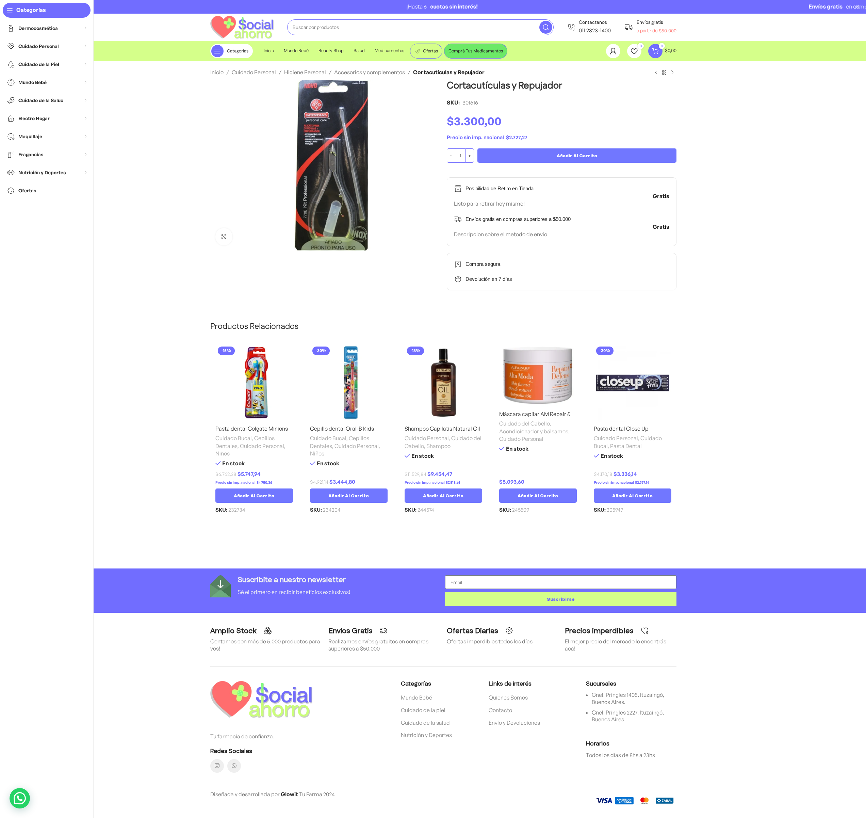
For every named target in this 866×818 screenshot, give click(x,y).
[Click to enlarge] (223, 236)
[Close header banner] (857, 7)
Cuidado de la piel (423, 710)
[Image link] (261, 698)
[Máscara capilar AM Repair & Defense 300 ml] (538, 375)
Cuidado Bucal (233, 438)
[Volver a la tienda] (664, 73)
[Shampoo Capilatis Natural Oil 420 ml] (443, 383)
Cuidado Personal (254, 72)
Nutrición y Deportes (426, 735)
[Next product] (672, 73)
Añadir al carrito (577, 155)
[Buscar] (545, 27)
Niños (222, 453)
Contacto (500, 710)
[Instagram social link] (217, 766)
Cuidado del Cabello (524, 423)
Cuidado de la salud (425, 722)
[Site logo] (242, 26)
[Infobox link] (589, 27)
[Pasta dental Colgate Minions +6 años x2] (254, 383)
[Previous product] (656, 73)
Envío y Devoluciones (514, 722)
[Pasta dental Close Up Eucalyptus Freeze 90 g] (632, 383)
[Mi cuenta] (613, 51)
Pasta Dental (626, 446)
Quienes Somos (508, 697)
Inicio (217, 72)
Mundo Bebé (416, 697)
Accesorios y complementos (369, 72)
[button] (254, 495)
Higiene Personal (305, 72)
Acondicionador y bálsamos (533, 431)
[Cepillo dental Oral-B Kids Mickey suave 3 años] (349, 383)
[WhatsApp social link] (234, 766)
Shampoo (438, 446)
